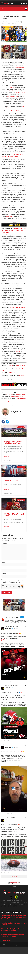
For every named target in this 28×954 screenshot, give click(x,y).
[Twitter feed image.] (14, 664)
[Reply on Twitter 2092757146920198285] (2, 814)
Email (3, 568)
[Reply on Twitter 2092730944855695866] (2, 873)
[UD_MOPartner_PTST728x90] (14, 226)
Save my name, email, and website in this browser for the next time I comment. (12, 581)
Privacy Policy (14, 944)
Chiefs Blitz (8, 628)
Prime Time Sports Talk (17, 367)
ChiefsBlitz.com (14, 882)
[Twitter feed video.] (14, 789)
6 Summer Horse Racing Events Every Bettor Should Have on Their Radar (13, 929)
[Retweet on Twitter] (3, 626)
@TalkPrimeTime (20, 365)
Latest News (14, 23)
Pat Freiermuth (20, 307)
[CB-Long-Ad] (14, 386)
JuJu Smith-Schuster (13, 230)
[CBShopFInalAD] (14, 58)
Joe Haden (18, 351)
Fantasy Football (5, 23)
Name (3, 562)
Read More (6, 456)
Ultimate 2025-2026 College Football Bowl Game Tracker (13, 442)
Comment (4, 543)
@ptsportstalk (11, 372)
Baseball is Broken (6, 940)
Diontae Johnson (20, 92)
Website (3, 573)
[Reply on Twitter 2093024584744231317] (2, 682)
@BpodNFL (22, 375)
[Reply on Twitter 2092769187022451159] (2, 741)
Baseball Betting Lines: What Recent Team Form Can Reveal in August (12, 935)
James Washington (12, 96)
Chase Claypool (13, 91)
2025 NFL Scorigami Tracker (13, 481)
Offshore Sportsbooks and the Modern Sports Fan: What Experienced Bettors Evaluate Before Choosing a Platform (14, 917)
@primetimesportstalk (14, 401)
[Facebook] (24, 3)
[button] (26, 9)
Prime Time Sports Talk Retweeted (11, 626)
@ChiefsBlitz (16, 628)
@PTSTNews (9, 365)
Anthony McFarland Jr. (13, 156)
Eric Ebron (12, 307)
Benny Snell (9, 216)
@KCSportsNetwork (6, 640)
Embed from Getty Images (8, 380)
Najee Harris (12, 87)
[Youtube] (26, 3)
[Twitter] (21, 3)
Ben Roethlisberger (20, 67)
